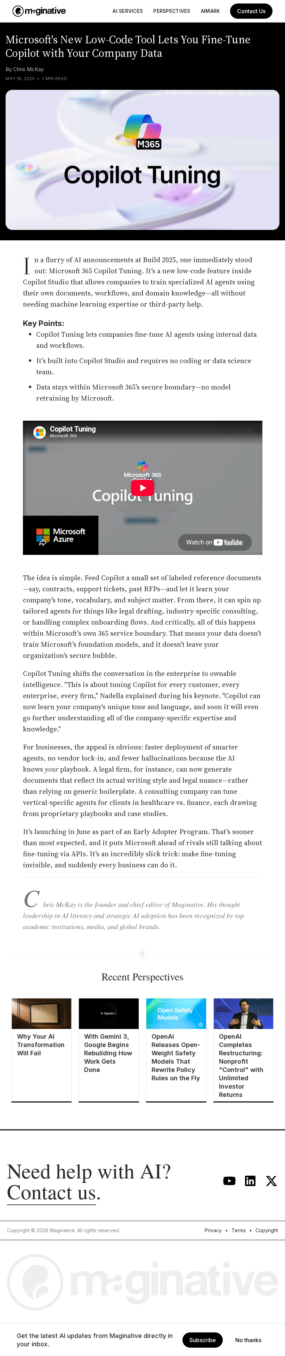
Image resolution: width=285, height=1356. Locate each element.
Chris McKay (28, 69)
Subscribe (202, 1340)
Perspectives (171, 11)
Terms (238, 1230)
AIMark (210, 11)
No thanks (248, 1340)
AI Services (128, 11)
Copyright (266, 1230)
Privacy (213, 1230)
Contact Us (251, 11)
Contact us (51, 1191)
